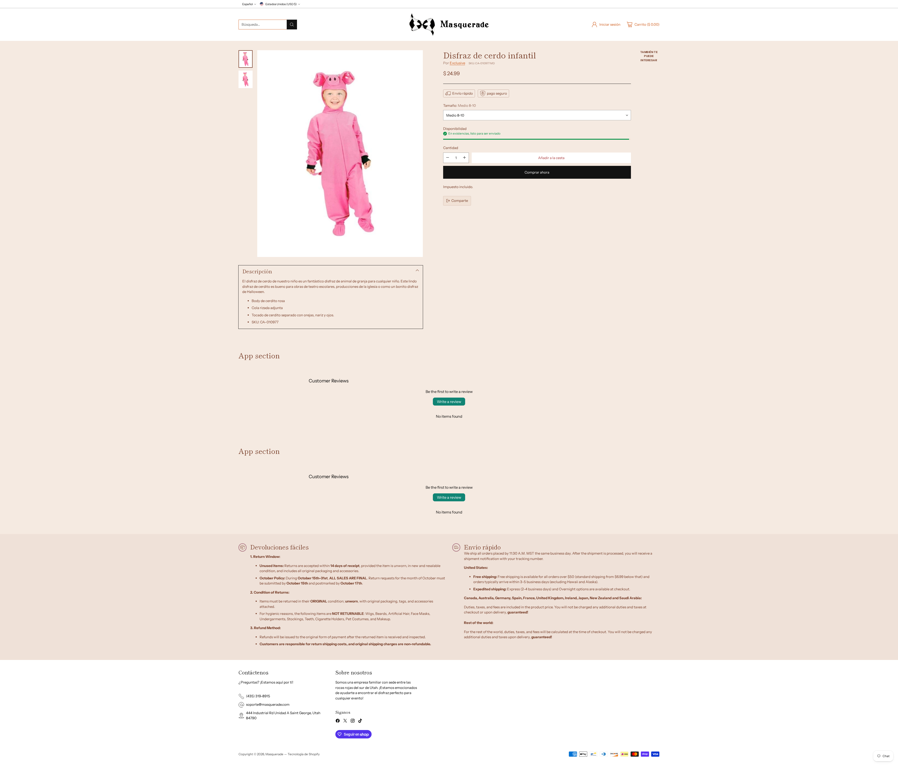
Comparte (459, 200)
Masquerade (274, 754)
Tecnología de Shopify (304, 754)
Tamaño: (459, 105)
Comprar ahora (537, 172)
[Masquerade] (449, 24)
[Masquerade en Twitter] (345, 721)
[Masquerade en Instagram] (352, 721)
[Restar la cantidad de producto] (447, 158)
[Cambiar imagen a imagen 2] (246, 79)
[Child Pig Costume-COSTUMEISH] (340, 153)
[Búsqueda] (292, 24)
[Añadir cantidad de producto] (464, 158)
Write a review (449, 401)
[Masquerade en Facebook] (337, 721)
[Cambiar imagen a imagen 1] (246, 59)
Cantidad (450, 148)
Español (247, 4)
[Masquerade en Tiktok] (360, 721)
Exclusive (457, 63)
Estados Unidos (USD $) (281, 4)
